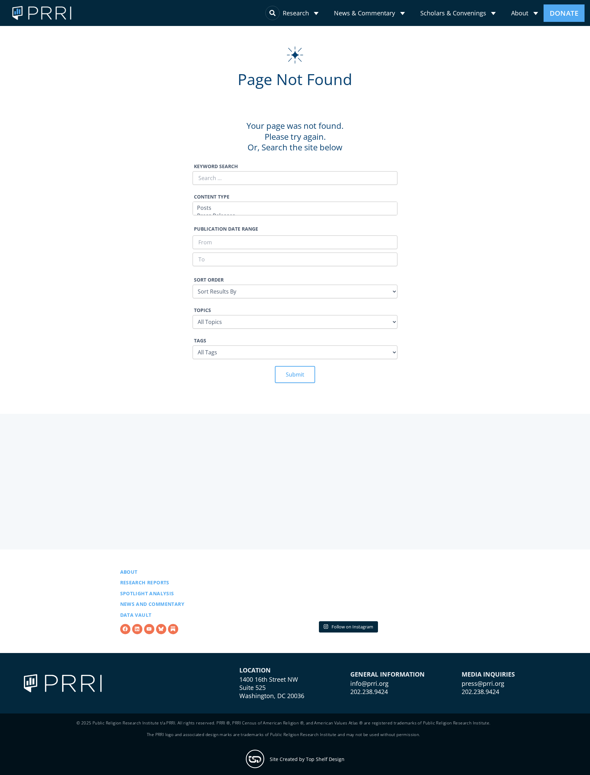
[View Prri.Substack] (173, 633)
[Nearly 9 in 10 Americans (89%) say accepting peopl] (348, 597)
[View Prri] (161, 633)
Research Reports (144, 586)
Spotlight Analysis (147, 597)
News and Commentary (152, 608)
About (519, 13)
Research (296, 13)
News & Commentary (364, 13)
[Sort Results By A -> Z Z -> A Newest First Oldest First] (295, 287)
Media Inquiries (488, 695)
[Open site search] (272, 13)
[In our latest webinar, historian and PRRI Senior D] (265, 597)
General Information (387, 695)
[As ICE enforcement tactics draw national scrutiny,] (430, 597)
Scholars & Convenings (453, 13)
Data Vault (136, 618)
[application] (316, 13)
